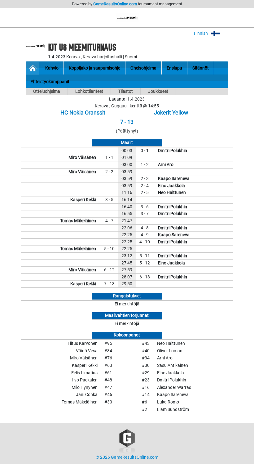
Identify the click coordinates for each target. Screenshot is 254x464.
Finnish (201, 33)
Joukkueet (158, 91)
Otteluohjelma (46, 91)
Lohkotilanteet (89, 91)
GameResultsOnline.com (115, 4)
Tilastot (125, 91)
